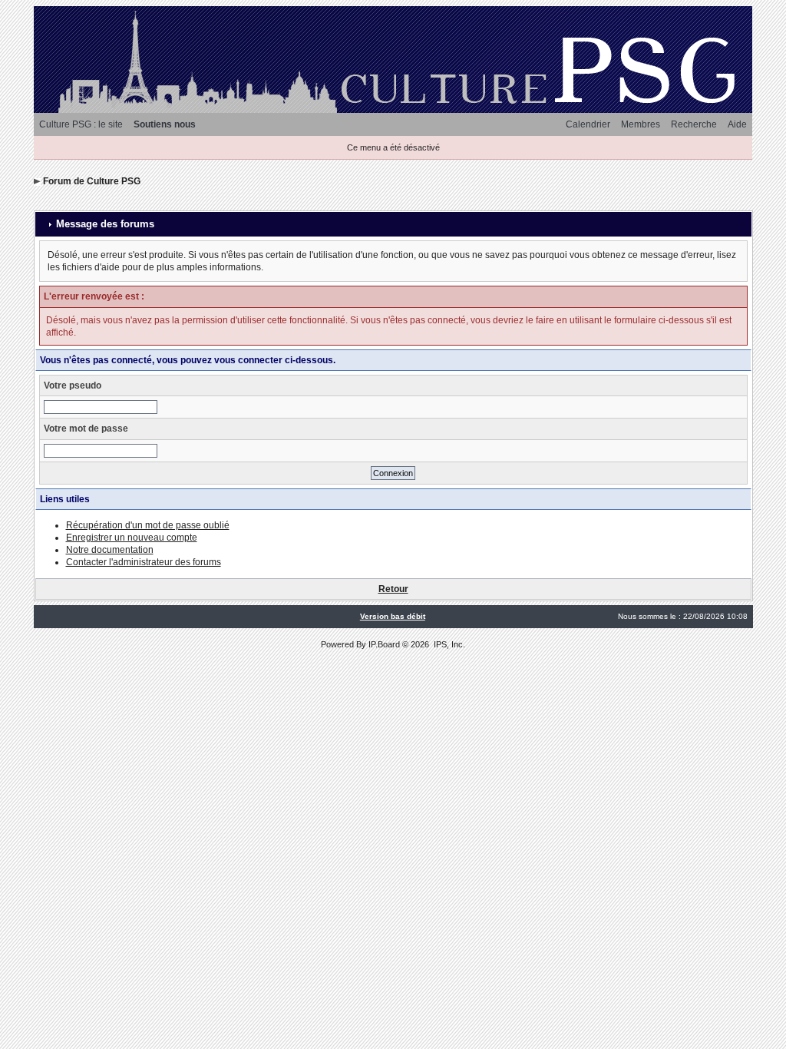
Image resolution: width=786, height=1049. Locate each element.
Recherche (694, 124)
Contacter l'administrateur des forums (143, 562)
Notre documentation (110, 549)
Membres (640, 124)
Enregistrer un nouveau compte (131, 537)
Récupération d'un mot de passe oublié (148, 525)
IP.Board (384, 644)
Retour (393, 589)
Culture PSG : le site (81, 124)
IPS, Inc (448, 644)
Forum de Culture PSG (91, 181)
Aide (737, 124)
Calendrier (588, 124)
